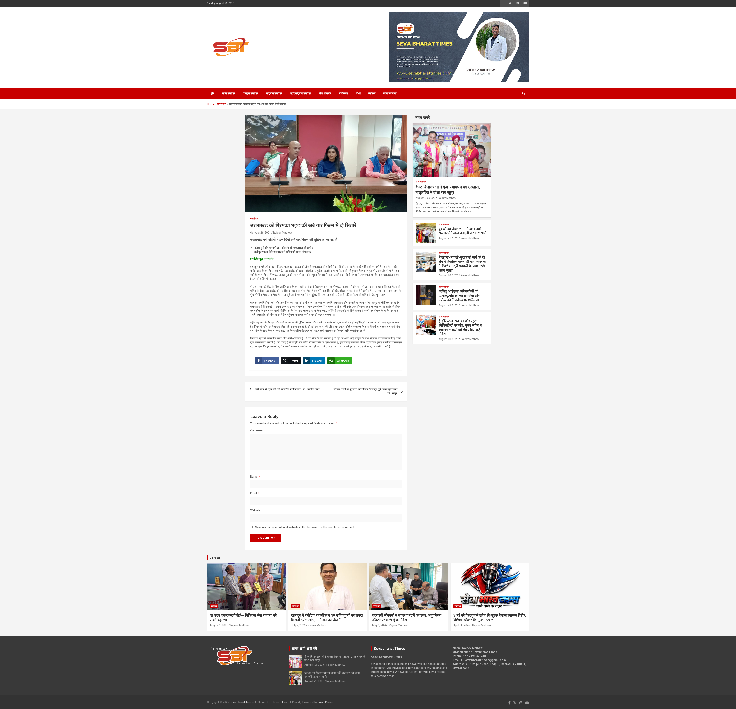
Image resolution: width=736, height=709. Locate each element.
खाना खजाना (389, 93)
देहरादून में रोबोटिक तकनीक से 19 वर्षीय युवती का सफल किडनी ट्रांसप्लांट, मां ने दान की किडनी (327, 617)
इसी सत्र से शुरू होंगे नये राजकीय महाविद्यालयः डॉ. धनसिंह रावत (287, 389)
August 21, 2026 (448, 238)
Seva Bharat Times (242, 702)
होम (212, 93)
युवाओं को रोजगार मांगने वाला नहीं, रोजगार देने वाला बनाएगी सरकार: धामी (462, 231)
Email (254, 493)
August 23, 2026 (425, 197)
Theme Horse (279, 702)
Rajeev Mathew (282, 232)
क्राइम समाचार (250, 93)
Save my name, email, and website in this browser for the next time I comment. (305, 527)
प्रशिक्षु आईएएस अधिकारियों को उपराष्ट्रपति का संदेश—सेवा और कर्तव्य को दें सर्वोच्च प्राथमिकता (459, 295)
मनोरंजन (343, 93)
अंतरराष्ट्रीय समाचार (300, 93)
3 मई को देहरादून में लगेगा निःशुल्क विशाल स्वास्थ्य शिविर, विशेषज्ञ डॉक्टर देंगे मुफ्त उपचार (489, 617)
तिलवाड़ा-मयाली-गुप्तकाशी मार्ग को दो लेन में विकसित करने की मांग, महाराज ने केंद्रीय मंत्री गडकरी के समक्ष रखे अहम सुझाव (462, 264)
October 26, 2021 (260, 232)
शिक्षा (358, 93)
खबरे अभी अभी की (304, 648)
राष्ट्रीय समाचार (274, 93)
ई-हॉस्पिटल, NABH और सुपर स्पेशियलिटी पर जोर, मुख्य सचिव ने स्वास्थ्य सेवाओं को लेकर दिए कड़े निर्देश (460, 327)
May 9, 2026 (379, 625)
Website (255, 510)
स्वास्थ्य (371, 93)
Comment (257, 430)
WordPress (326, 702)
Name (255, 476)
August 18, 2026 (448, 339)
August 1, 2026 (219, 625)
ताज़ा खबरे (422, 117)
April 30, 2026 (461, 625)
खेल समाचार (325, 93)
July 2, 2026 (298, 625)
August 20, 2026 (448, 275)
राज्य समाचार (228, 93)
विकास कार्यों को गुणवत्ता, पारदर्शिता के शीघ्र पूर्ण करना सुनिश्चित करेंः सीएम (365, 391)
